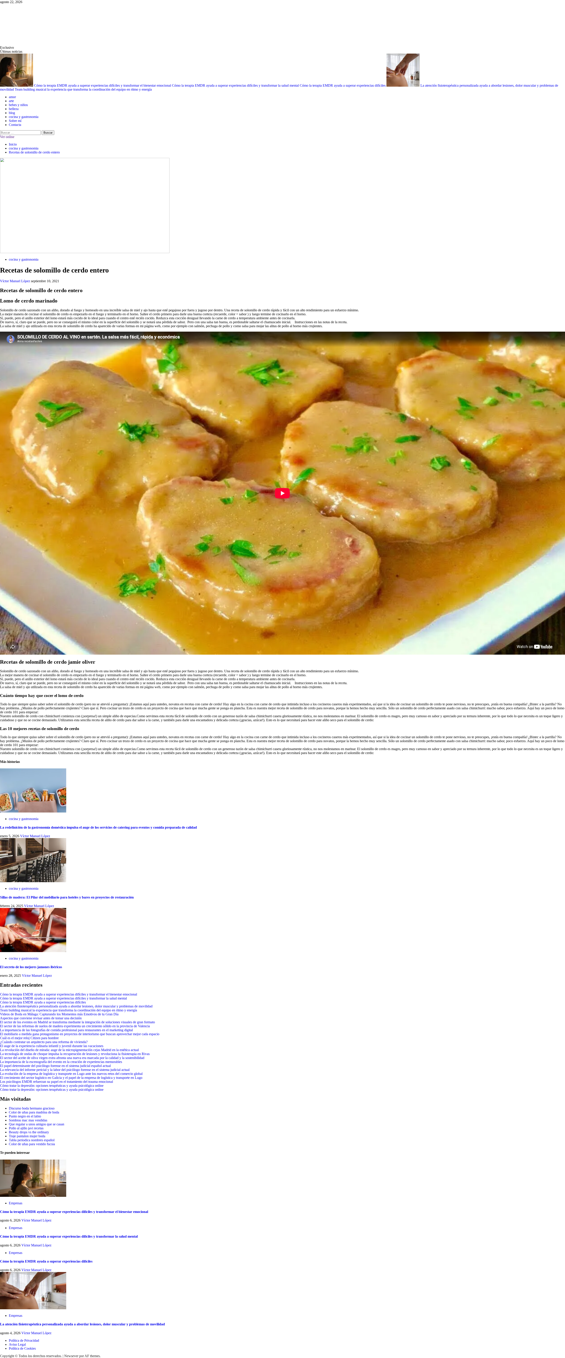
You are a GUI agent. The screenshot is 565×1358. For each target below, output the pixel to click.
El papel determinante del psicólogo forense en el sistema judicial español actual (55, 1066)
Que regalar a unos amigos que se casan (36, 1124)
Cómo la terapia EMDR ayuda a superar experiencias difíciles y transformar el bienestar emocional (103, 85)
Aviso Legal (17, 1344)
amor (12, 97)
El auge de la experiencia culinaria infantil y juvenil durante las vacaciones (51, 1046)
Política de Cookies (22, 1348)
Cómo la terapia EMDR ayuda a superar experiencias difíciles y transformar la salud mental (236, 85)
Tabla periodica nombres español (32, 1140)
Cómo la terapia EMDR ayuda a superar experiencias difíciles (343, 85)
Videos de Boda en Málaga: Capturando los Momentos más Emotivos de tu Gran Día (59, 1014)
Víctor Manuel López (15, 281)
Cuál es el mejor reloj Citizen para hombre (29, 1038)
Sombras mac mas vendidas (28, 1120)
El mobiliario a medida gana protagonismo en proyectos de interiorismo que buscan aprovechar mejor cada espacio (79, 1034)
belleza (14, 109)
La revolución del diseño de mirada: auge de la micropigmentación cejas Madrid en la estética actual (69, 1050)
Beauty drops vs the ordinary (29, 1132)
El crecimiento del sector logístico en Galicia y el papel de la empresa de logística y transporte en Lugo (71, 1078)
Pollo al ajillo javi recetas (26, 1128)
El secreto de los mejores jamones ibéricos (31, 967)
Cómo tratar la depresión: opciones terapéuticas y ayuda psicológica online (52, 1085)
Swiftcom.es (33, 24)
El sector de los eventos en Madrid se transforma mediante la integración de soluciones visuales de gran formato (77, 1022)
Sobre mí (15, 121)
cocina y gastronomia (23, 117)
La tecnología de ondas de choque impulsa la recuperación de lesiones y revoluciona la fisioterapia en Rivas (75, 1054)
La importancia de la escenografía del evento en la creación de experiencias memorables (61, 1062)
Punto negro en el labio (25, 1116)
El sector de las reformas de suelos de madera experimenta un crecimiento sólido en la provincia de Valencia (75, 1026)
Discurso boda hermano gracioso (32, 1108)
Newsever (71, 1356)
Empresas (15, 1203)
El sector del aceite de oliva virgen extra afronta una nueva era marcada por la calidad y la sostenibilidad (72, 1058)
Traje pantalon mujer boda (27, 1136)
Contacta (15, 125)
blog (12, 113)
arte (11, 101)
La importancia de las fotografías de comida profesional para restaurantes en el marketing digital (66, 1030)
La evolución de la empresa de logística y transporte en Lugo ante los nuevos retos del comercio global (71, 1074)
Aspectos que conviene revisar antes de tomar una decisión (41, 1018)
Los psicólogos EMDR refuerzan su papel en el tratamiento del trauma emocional (56, 1081)
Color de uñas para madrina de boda (34, 1112)
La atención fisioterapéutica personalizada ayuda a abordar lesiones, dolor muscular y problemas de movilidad (76, 1006)
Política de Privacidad (24, 1340)
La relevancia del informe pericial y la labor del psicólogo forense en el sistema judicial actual (65, 1070)
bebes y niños (18, 105)
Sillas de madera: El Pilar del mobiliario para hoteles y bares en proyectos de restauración (67, 897)
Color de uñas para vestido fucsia (32, 1144)
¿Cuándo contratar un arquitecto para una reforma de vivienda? (44, 1042)
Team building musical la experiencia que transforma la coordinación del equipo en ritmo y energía (83, 89)
